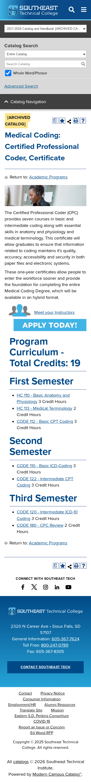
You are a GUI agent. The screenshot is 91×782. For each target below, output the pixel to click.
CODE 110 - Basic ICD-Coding (44, 465)
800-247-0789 (54, 645)
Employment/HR (22, 704)
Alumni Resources (59, 704)
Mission (57, 710)
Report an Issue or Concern (42, 727)
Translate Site (31, 710)
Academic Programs (48, 177)
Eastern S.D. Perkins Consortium (42, 715)
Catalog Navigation (28, 101)
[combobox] (45, 28)
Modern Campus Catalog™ (57, 774)
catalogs (21, 761)
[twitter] (34, 587)
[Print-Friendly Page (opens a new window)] (76, 121)
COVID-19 (41, 721)
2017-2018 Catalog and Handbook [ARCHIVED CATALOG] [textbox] (44, 29)
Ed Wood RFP (41, 732)
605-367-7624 (65, 639)
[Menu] (83, 9)
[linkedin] (57, 587)
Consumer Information (42, 699)
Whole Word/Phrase (30, 73)
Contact (25, 693)
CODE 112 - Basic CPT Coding (45, 421)
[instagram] (46, 587)
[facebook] (23, 587)
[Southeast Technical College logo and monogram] (33, 9)
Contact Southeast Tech (45, 667)
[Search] (83, 64)
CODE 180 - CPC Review (40, 525)
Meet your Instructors (54, 312)
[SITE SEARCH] (71, 9)
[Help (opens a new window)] (83, 121)
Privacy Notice (53, 693)
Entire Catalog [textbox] (17, 54)
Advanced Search (21, 86)
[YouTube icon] (68, 587)
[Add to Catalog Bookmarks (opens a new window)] (62, 121)
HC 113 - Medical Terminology (44, 408)
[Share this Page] (69, 121)
